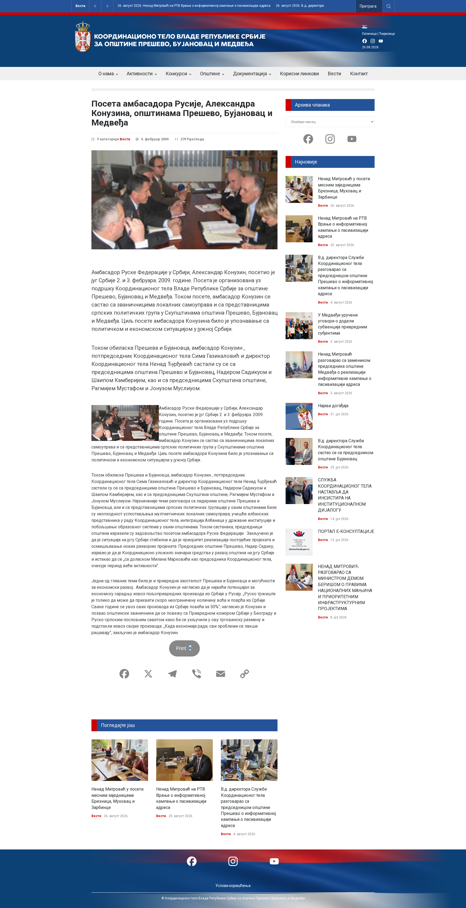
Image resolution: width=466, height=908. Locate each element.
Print (181, 648)
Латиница (369, 34)
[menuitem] (366, 26)
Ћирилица (387, 34)
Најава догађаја (333, 405)
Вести (80, 6)
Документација (250, 73)
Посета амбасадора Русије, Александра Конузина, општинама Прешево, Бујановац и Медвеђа (181, 113)
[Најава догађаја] (299, 416)
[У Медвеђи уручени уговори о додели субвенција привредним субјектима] (299, 325)
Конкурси (176, 73)
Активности (140, 73)
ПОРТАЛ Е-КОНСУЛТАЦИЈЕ (346, 531)
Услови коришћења (233, 885)
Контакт (359, 73)
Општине (210, 73)
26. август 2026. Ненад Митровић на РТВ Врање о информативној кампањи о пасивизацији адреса (194, 6)
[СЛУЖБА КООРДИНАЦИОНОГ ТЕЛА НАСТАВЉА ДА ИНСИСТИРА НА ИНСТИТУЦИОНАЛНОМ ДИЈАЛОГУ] (299, 490)
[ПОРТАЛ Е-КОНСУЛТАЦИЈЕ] (299, 542)
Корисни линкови (299, 73)
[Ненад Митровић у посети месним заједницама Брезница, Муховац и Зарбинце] (119, 760)
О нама (106, 73)
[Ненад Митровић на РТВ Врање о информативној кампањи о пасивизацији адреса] (184, 760)
